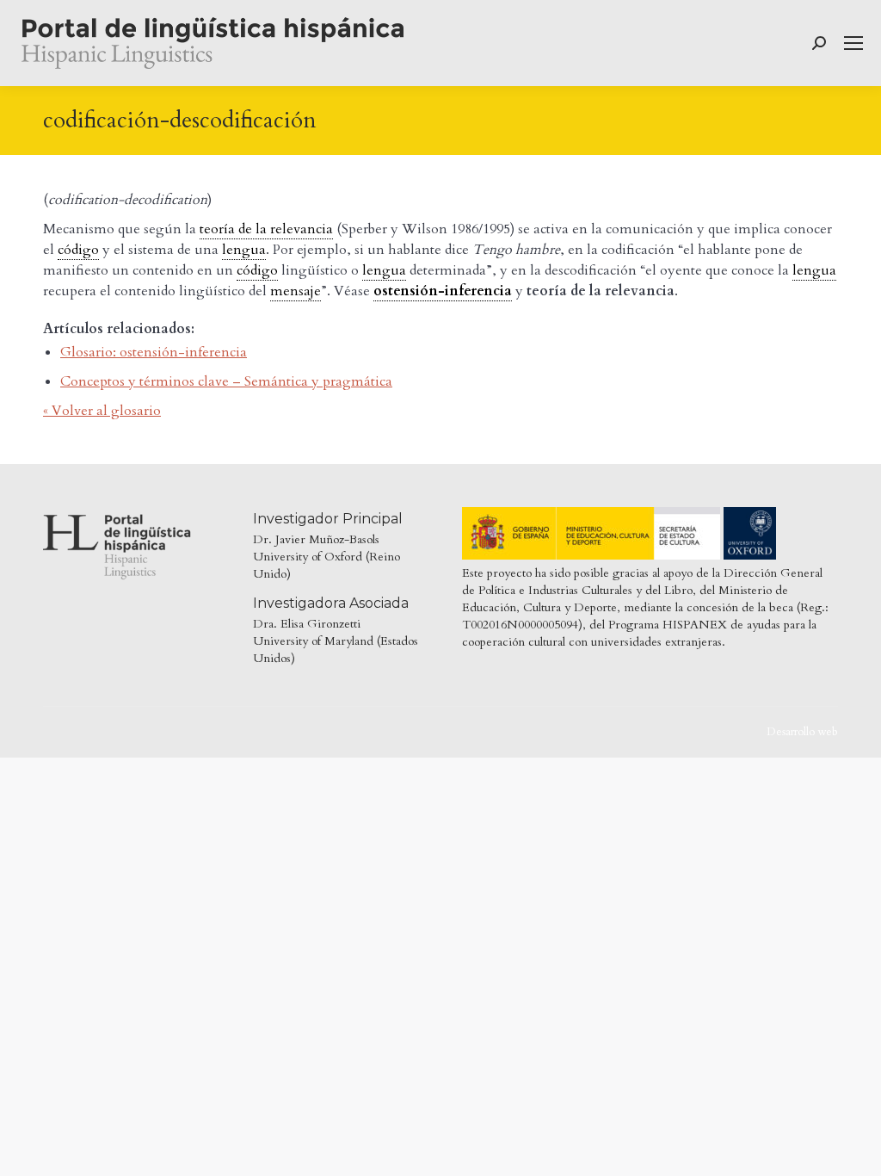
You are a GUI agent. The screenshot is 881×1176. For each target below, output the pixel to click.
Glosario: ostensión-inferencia (153, 352)
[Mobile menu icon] (853, 43)
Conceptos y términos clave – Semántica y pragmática (226, 381)
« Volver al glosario (102, 410)
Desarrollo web (802, 732)
